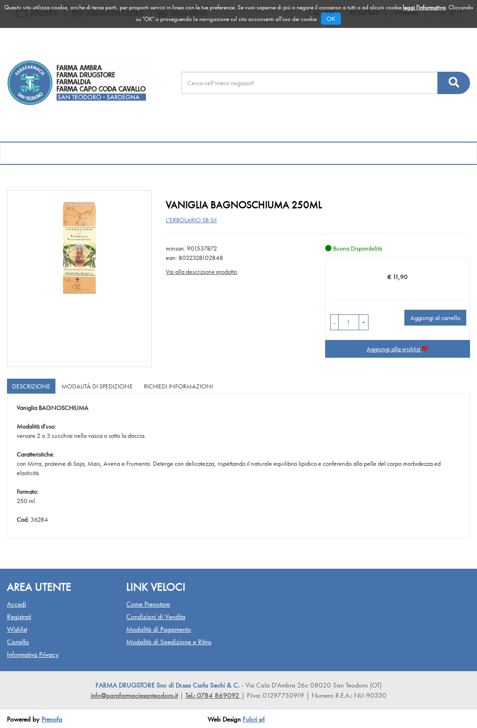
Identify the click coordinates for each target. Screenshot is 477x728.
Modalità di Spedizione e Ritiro (168, 641)
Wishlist (17, 629)
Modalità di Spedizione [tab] (97, 386)
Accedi (16, 604)
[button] (334, 322)
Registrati (19, 616)
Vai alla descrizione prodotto (201, 271)
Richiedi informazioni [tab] (178, 386)
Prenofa (51, 719)
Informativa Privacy (33, 654)
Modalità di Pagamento (158, 629)
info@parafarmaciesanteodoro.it (134, 695)
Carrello (18, 641)
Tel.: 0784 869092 (213, 695)
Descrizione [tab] (31, 386)
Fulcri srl (254, 719)
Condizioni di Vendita (155, 616)
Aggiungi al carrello (435, 317)
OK (331, 18)
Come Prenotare (148, 604)
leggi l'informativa (424, 7)
